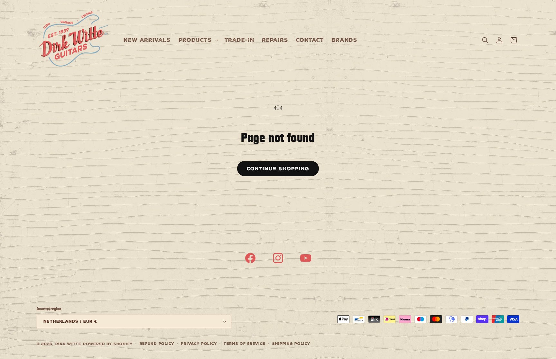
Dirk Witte (68, 344)
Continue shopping (278, 168)
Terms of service (244, 343)
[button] (198, 40)
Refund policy (157, 343)
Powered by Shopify (108, 344)
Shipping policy (291, 343)
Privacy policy (199, 343)
